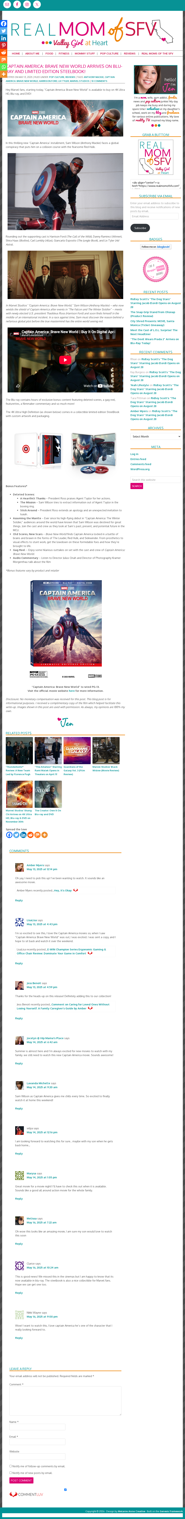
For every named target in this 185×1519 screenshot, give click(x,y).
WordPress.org (140, 469)
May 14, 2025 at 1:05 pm (42, 1177)
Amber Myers (35, 865)
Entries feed (138, 459)
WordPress (167, 1515)
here (72, 690)
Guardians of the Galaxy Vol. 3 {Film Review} (74, 770)
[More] (44, 835)
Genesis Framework (171, 1511)
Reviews (70, 77)
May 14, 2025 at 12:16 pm (42, 1132)
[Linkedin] (23, 835)
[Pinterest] (3, 45)
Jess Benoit (34, 983)
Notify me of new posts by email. (32, 1472)
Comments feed (140, 464)
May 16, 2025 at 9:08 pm (42, 1316)
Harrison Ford (48, 81)
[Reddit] (30, 835)
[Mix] (37, 835)
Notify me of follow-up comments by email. (38, 1466)
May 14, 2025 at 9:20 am (42, 1087)
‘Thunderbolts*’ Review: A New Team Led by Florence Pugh (18, 770)
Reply (19, 900)
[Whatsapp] (3, 67)
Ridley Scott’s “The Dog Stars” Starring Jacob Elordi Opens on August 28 (155, 303)
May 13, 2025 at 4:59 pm (42, 987)
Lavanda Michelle (38, 1083)
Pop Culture (56, 77)
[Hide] (1, 81)
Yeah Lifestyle (139, 385)
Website (14, 1451)
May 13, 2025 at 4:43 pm (42, 924)
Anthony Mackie (94, 77)
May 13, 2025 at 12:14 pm (42, 869)
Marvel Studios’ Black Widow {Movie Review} (105, 768)
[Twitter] (16, 835)
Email (13, 1436)
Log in (134, 454)
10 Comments (99, 81)
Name (14, 1421)
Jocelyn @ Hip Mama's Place (45, 1038)
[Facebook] (9, 835)
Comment (16, 1384)
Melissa (32, 1218)
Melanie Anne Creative (131, 1511)
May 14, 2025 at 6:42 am (42, 1042)
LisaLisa (32, 920)
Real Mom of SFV (92, 16)
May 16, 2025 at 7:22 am (42, 1222)
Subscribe (140, 228)
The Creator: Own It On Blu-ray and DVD (48, 812)
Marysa (31, 1173)
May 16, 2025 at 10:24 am (42, 1267)
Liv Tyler (63, 81)
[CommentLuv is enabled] (26, 1495)
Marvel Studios (79, 81)
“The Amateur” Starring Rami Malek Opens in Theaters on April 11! (48, 770)
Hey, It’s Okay (63, 890)
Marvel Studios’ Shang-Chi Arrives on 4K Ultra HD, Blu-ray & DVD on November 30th (19, 816)
